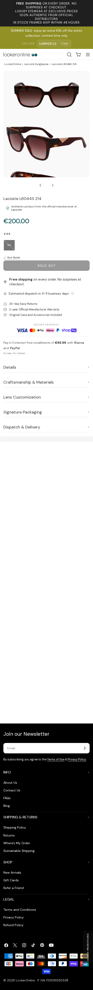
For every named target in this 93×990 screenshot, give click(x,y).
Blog (6, 806)
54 (11, 246)
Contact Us (11, 790)
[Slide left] (40, 185)
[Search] (69, 54)
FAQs (7, 798)
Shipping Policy (14, 827)
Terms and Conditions (19, 910)
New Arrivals (12, 872)
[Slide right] (52, 185)
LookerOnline (12, 64)
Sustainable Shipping (19, 851)
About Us (10, 783)
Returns (9, 835)
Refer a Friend (13, 888)
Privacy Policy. (77, 759)
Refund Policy (13, 925)
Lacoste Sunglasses (36, 64)
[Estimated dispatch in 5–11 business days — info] (72, 293)
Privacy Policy (13, 917)
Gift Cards (11, 880)
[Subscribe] (84, 748)
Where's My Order (16, 843)
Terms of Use (55, 759)
